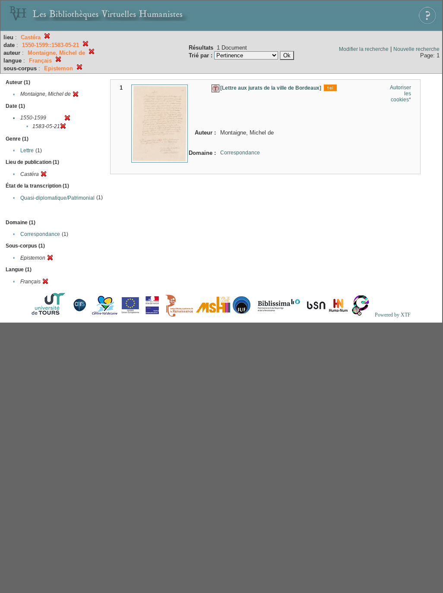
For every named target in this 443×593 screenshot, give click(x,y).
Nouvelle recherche (416, 49)
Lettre (27, 150)
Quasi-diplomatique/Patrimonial (57, 198)
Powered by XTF (393, 315)
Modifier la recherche (364, 49)
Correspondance (40, 234)
